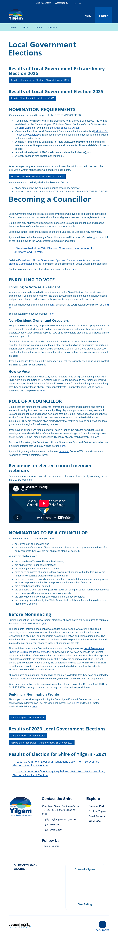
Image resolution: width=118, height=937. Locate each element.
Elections (52, 27)
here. (63, 446)
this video (64, 451)
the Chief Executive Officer (64, 127)
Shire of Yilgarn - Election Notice (27, 717)
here (74, 269)
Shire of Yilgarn (51, 846)
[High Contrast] (72, 3)
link (45, 623)
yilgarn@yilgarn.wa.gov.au (60, 819)
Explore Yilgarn (97, 811)
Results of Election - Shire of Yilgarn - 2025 (32, 98)
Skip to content (43, 2)
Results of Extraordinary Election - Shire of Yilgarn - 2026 (40, 80)
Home (13, 27)
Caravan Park (96, 806)
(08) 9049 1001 (53, 824)
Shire (25, 27)
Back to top (102, 930)
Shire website (26, 127)
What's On (95, 821)
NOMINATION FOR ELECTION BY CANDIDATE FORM (37, 176)
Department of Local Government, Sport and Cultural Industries (52, 260)
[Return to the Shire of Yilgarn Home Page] (16, 15)
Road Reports (97, 816)
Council (38, 27)
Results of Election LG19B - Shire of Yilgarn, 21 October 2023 (42, 742)
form (42, 390)
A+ (80, 3)
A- (75, 3)
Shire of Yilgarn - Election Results (28, 735)
